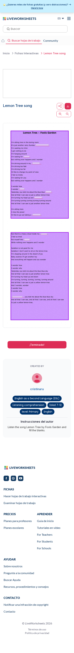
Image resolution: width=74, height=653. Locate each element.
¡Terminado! (37, 344)
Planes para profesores (18, 521)
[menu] (69, 18)
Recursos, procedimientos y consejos (26, 586)
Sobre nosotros (13, 566)
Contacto (9, 611)
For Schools (44, 548)
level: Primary (30, 411)
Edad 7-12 (56, 405)
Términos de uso (37, 629)
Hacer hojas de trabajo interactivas (25, 496)
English (48, 411)
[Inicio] (19, 18)
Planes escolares (14, 527)
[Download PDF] (68, 106)
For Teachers (44, 534)
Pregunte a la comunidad (19, 573)
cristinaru (37, 389)
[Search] (7, 28)
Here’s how (37, 8)
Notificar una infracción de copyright (26, 604)
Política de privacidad (37, 632)
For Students (45, 541)
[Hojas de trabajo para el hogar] (3, 40)
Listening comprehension (28, 405)
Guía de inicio (45, 521)
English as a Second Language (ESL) (37, 398)
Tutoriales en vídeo (48, 527)
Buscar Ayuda (12, 579)
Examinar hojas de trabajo (20, 503)
